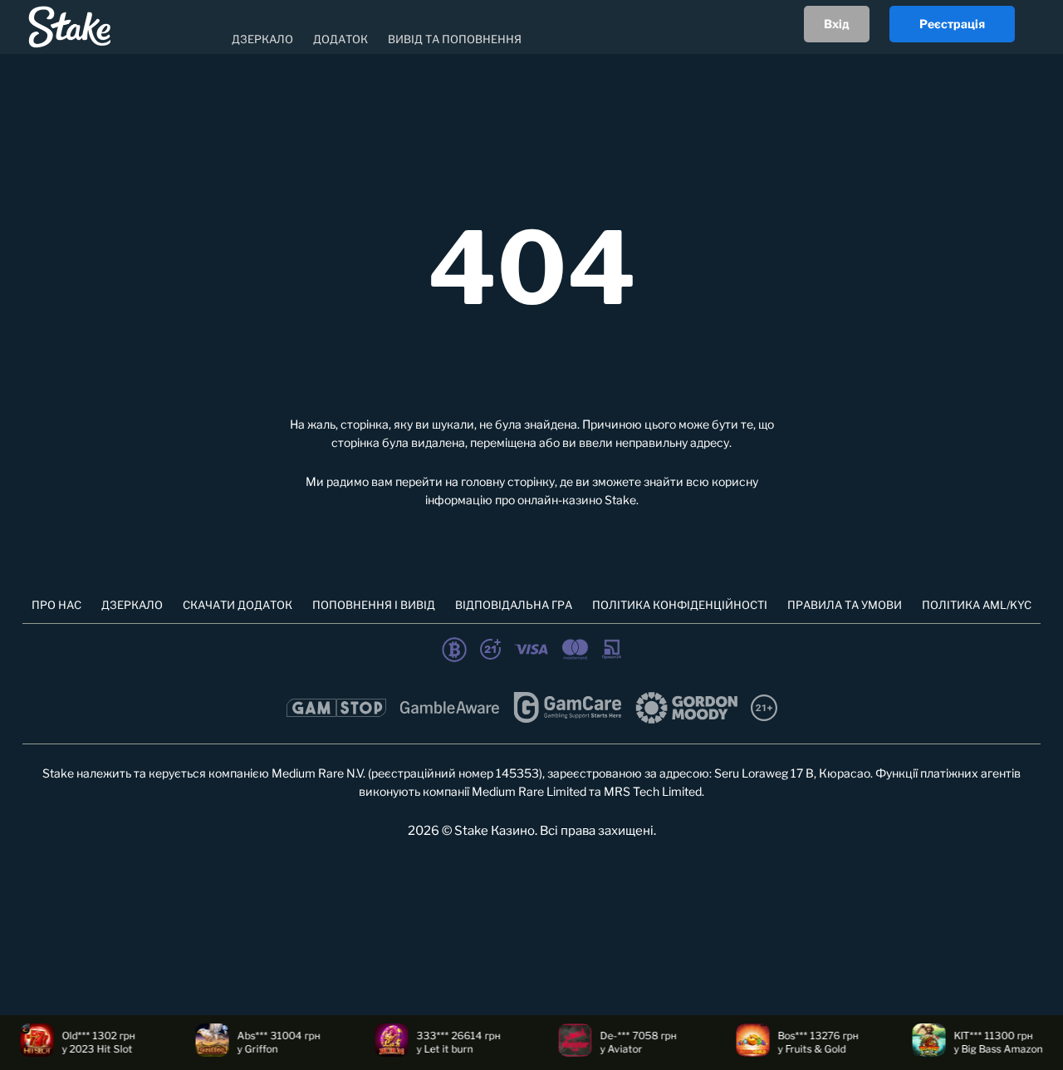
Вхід (837, 24)
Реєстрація (952, 24)
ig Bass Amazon (994, 1049)
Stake (620, 500)
